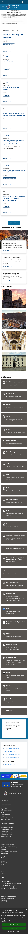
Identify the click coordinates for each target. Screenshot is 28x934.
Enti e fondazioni (5, 814)
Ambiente (3, 850)
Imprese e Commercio (6, 833)
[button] (14, 931)
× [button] (26, 909)
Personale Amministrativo (7, 818)
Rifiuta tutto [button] (14, 928)
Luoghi (2, 874)
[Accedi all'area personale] (22, 2)
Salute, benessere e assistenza (9, 851)
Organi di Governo (5, 809)
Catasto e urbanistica (6, 835)
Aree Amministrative (6, 811)
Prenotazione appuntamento (8, 896)
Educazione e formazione (7, 844)
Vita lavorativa (4, 831)
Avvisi (7, 31)
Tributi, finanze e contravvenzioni (9, 848)
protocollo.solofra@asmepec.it (12, 887)
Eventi (2, 872)
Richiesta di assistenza (7, 902)
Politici (2, 816)
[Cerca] (25, 6)
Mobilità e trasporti (6, 836)
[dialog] (14, 921)
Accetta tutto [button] (14, 924)
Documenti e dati (5, 820)
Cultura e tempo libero (7, 829)
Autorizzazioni (4, 853)
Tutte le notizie (13, 223)
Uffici (2, 812)
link (6, 921)
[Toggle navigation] (3, 6)
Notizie (7, 109)
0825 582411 (13, 889)
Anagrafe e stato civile (7, 827)
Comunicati (4, 863)
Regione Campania (7, 2)
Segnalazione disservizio (7, 898)
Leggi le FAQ (4, 900)
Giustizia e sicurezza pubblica (8, 846)
